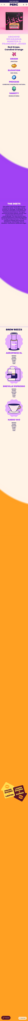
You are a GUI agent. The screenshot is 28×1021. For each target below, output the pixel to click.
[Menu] (1, 4)
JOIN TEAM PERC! (14, 1)
